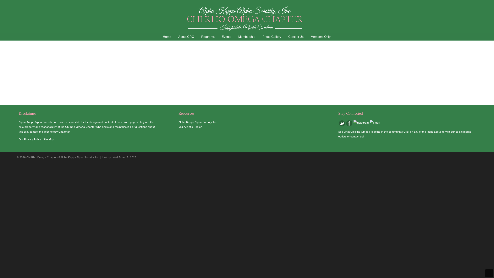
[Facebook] (349, 125)
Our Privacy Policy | (31, 139)
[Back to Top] (489, 273)
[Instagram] (361, 122)
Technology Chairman (57, 131)
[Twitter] (342, 125)
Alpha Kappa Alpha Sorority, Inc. (198, 122)
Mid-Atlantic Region (190, 126)
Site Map (48, 139)
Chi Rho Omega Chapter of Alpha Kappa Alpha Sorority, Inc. (247, 18)
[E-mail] (375, 122)
